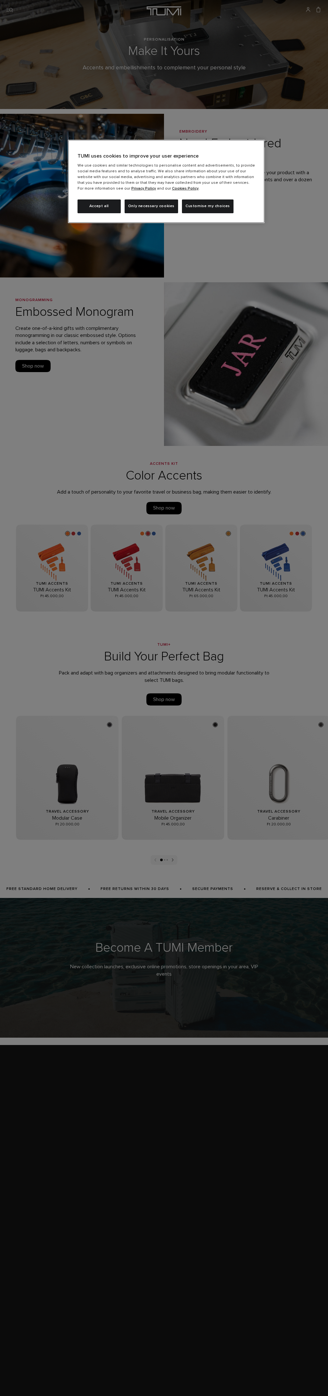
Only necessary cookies (151, 206)
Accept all (99, 206)
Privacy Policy (143, 189)
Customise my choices (207, 206)
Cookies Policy (185, 189)
